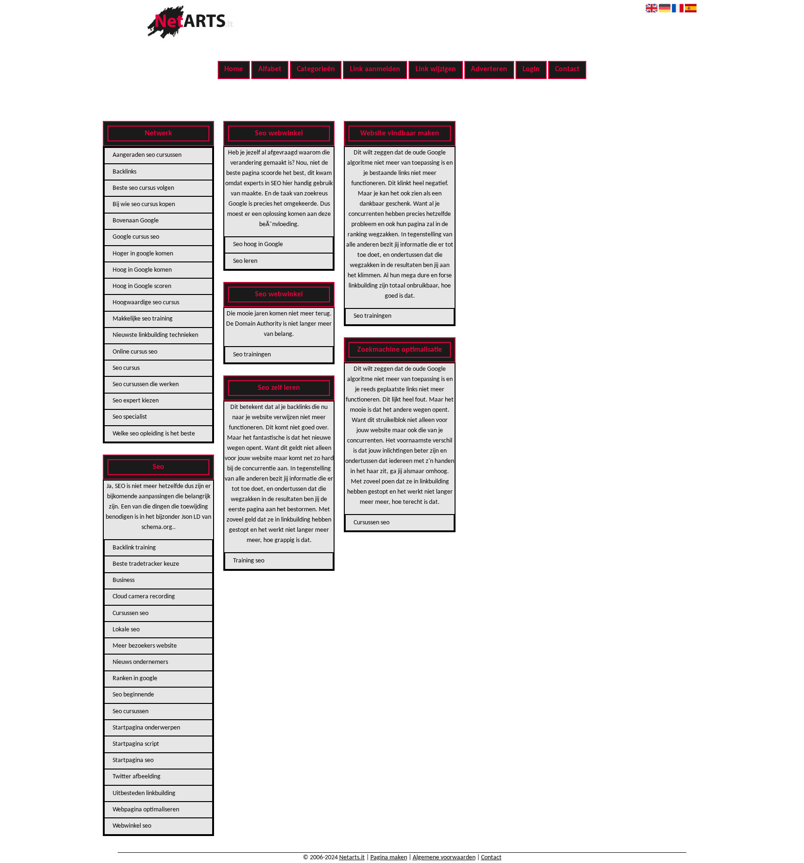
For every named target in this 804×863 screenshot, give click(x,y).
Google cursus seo (136, 237)
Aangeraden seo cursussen (147, 155)
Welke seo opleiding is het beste (154, 433)
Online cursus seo (135, 351)
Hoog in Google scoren (142, 286)
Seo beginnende (133, 694)
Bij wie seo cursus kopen (144, 204)
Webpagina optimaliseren (146, 809)
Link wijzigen (435, 69)
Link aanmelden (375, 69)
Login (531, 69)
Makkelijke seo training (143, 318)
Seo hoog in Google (258, 244)
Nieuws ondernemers (140, 662)
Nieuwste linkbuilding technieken (155, 335)
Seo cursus (126, 368)
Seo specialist (130, 417)
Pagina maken (388, 857)
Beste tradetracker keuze (146, 564)
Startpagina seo (133, 760)
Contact (567, 69)
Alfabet (269, 69)
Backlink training (134, 547)
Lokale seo (126, 629)
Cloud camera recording (144, 596)
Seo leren (245, 261)
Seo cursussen (130, 711)
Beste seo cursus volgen (143, 188)
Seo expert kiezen (136, 400)
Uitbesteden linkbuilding (144, 793)
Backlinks (124, 171)
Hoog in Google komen (142, 270)
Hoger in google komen (143, 253)
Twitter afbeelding (137, 776)
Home (233, 69)
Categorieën (316, 69)
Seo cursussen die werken (146, 384)
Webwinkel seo (132, 826)
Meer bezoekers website (145, 645)
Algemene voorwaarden (444, 857)
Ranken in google (135, 678)
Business (123, 580)
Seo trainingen (252, 354)
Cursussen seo (130, 613)
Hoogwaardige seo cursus (146, 302)
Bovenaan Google (136, 220)
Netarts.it (352, 857)
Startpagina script (136, 744)
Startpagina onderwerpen (146, 727)
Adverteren (489, 69)
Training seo (248, 560)
